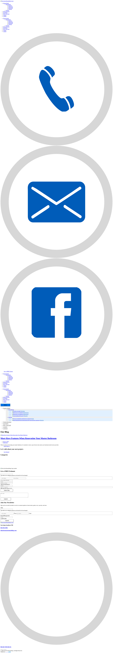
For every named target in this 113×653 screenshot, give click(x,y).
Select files (7, 490)
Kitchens (10, 5)
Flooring (10, 9)
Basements (10, 8)
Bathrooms (10, 6)
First (15, 513)
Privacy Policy (4, 649)
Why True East (6, 13)
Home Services (6, 11)
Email (5, 515)
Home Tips (5, 461)
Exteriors (5, 460)
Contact (4, 16)
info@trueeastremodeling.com (9, 530)
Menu (5, 405)
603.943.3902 (4, 528)
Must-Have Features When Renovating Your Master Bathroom (28, 438)
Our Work (5, 12)
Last (30, 513)
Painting (5, 464)
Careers (4, 15)
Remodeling (8, 4)
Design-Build (6, 3)
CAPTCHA (3, 518)
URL (2, 507)
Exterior (7, 10)
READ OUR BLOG (6, 647)
